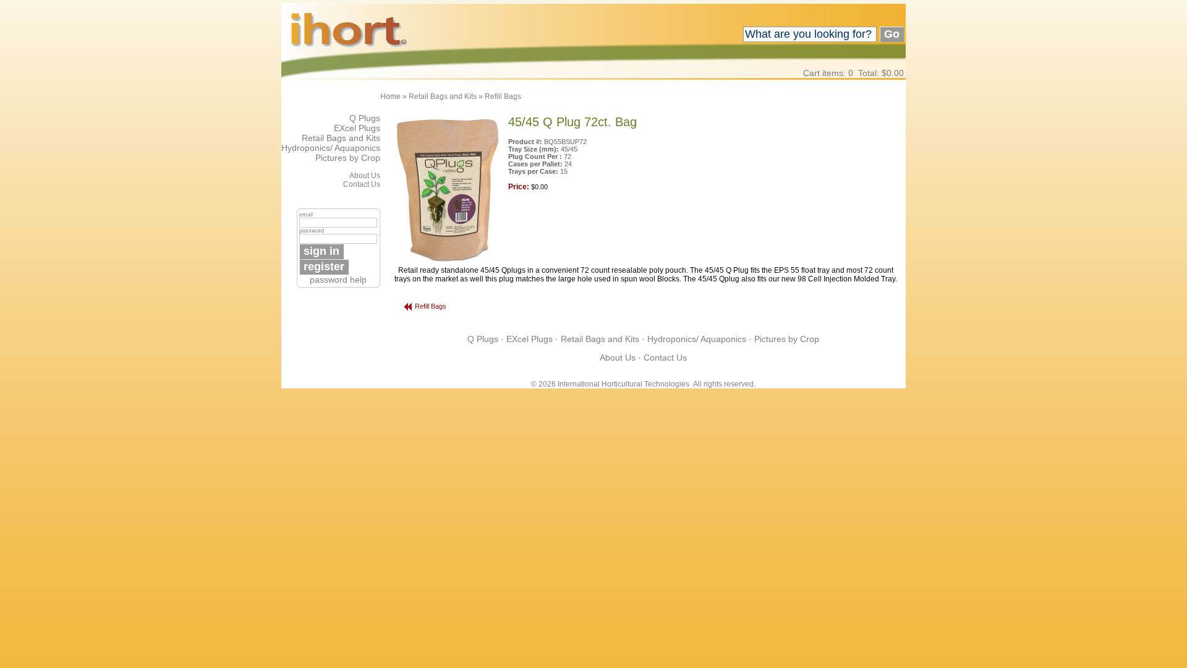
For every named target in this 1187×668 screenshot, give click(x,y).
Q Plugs (364, 118)
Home (390, 96)
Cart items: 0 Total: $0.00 (853, 73)
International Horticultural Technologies (623, 384)
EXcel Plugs (357, 128)
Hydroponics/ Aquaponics (330, 148)
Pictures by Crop (347, 158)
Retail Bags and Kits (443, 96)
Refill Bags (503, 96)
